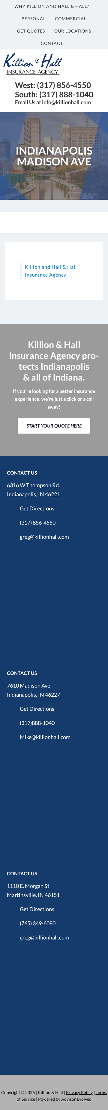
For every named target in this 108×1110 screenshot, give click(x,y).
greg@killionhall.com (44, 536)
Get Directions (37, 508)
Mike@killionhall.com (45, 737)
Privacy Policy (79, 1092)
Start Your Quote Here (54, 425)
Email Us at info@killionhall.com (53, 102)
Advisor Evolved (76, 1099)
